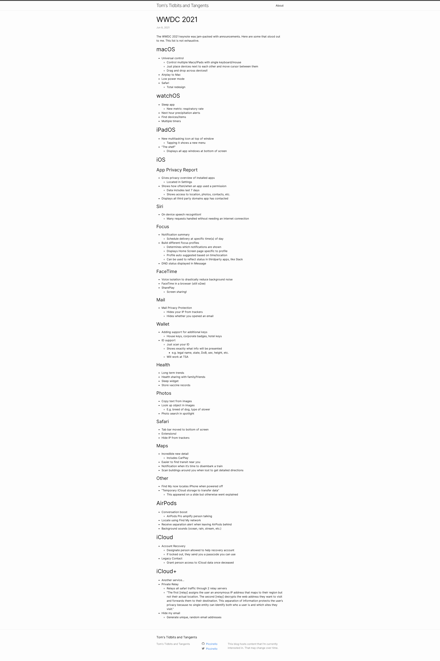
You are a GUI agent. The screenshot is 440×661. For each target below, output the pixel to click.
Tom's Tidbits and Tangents (182, 5)
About (280, 5)
